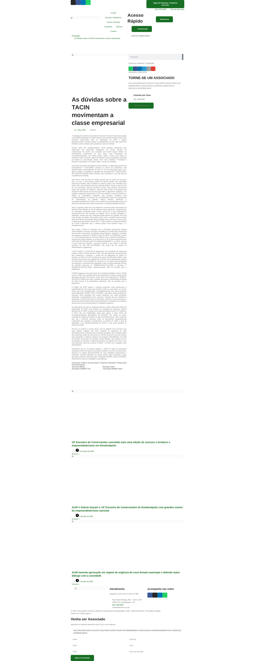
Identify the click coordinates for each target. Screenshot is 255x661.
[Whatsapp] (88, 2)
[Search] (182, 57)
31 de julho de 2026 (86, 451)
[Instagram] (73, 2)
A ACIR (113, 13)
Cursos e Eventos (113, 22)
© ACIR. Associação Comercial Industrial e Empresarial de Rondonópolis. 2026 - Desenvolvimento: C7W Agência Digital (115, 611)
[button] (130, 68)
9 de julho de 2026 (86, 516)
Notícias (119, 27)
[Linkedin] (83, 2)
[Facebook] (78, 2)
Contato (113, 31)
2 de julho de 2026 (86, 581)
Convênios (108, 27)
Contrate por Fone (142, 95)
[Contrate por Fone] (130, 95)
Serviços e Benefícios (113, 18)
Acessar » (75, 454)
